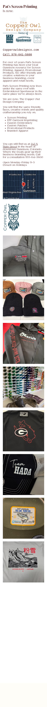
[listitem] (23, 255)
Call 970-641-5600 (17, 54)
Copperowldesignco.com (21, 50)
